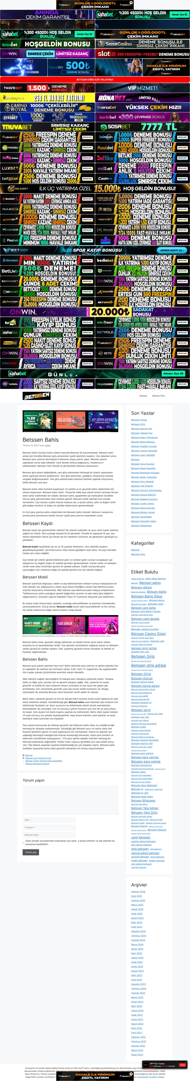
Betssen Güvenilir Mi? (140, 699)
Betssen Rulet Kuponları (143, 468)
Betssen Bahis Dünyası (143, 508)
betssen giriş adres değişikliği (141, 661)
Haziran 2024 (138, 940)
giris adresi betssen (141, 845)
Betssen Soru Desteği (142, 481)
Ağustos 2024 (138, 931)
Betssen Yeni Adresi (144, 808)
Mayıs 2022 (137, 1050)
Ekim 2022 (136, 1028)
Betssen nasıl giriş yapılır (141, 747)
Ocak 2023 (137, 1015)
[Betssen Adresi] (37, 395)
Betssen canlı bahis (143, 607)
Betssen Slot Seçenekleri (141, 778)
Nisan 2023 (137, 1002)
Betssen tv (137, 789)
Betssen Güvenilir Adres (143, 521)
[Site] (47, 137)
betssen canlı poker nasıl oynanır (142, 626)
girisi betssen (155, 849)
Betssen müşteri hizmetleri (145, 740)
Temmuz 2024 (138, 935)
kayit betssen (157, 857)
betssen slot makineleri (141, 775)
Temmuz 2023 (138, 988)
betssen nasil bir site (142, 743)
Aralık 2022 (137, 1019)
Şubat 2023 (137, 1010)
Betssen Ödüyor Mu (139, 820)
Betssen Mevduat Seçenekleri (144, 724)
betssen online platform (139, 750)
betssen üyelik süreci (156, 826)
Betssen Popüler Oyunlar (144, 446)
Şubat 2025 (137, 909)
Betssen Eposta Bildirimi (143, 495)
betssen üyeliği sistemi (138, 830)
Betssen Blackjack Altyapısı (145, 472)
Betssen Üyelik (156, 820)
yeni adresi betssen (141, 864)
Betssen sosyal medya (141, 782)
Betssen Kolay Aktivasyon (144, 437)
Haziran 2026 (138, 891)
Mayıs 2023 (137, 997)
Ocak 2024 (137, 962)
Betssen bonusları (139, 604)
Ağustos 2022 (138, 1037)
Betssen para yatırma (145, 757)
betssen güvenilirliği (139, 696)
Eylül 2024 (136, 927)
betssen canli (155, 603)
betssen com (157, 641)
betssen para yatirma (142, 753)
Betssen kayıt (141, 710)
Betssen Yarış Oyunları (142, 464)
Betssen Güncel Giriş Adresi (143, 689)
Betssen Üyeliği (138, 823)
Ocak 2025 (136, 913)
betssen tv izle (139, 792)
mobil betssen (139, 860)
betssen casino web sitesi (142, 638)
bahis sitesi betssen (155, 578)
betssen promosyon (141, 765)
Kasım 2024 (137, 918)
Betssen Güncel (142, 678)
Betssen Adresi (139, 420)
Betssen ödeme (139, 826)
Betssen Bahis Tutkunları (144, 477)
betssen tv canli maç (154, 789)
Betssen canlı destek (145, 618)
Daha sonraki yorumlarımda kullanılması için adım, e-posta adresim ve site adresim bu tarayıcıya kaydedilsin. (70, 843)
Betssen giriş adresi (148, 665)
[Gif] (95, 188)
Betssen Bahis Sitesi (146, 596)
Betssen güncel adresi (145, 685)
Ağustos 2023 (138, 984)
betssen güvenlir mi (141, 702)
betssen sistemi (160, 769)
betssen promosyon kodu (142, 769)
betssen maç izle (140, 717)
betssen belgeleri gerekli (139, 600)
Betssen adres (150, 583)
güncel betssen (140, 856)
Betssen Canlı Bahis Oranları (146, 611)
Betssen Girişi (141, 674)
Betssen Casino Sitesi (148, 634)
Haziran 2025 (138, 900)
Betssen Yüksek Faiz (142, 433)
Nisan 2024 (137, 949)
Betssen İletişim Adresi (143, 512)
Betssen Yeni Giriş (144, 812)
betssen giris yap (140, 651)
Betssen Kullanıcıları (141, 525)
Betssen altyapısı (138, 592)
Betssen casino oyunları (145, 629)
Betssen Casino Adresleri (144, 450)
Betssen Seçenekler (141, 517)
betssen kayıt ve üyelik (138, 714)
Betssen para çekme (146, 761)
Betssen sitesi (138, 772)
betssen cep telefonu (140, 641)
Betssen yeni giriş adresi (141, 816)
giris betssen (140, 848)
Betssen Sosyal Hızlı (141, 428)
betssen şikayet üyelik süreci (140, 833)
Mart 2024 (136, 953)
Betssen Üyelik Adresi (142, 503)
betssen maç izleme (140, 720)
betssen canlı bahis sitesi (142, 615)
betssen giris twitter (144, 648)
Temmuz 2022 (138, 1041)
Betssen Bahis (156, 591)
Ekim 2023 (136, 975)
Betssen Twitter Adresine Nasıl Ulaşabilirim (44, 761)
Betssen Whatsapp (143, 800)
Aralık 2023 (137, 966)
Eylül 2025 (136, 896)
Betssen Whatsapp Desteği (37, 764)
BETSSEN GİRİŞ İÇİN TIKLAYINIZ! (95, 79)
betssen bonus (156, 600)
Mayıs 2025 (137, 905)
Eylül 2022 (136, 1032)
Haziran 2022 (138, 1046)
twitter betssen (157, 860)
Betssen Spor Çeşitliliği (143, 455)
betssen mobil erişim (140, 734)
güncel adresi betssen (145, 853)
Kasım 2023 (137, 971)
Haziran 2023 (138, 993)
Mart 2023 (136, 1006)
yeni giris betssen (138, 867)
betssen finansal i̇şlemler (141, 644)
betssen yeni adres (139, 804)
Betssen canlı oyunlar (140, 622)
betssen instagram (139, 706)
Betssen (143, 396)
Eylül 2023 (136, 979)
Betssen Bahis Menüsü (143, 442)
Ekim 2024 (136, 922)
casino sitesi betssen (143, 841)
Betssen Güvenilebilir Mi (141, 693)
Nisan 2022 (137, 1054)
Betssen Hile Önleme (142, 486)
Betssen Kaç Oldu (155, 714)
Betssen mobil (45, 758)
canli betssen (140, 837)
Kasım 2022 (137, 1024)
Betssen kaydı (32, 758)
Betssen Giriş (158, 396)
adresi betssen (137, 579)
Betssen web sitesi (142, 796)
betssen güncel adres (142, 682)
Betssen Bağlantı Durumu (144, 499)
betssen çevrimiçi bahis (156, 823)
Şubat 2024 (137, 957)
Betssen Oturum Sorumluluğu (146, 490)
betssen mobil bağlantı (141, 730)
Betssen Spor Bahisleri (144, 785)
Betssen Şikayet (157, 829)
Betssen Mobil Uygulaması (142, 737)
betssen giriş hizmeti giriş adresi (142, 670)
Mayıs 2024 (137, 944)
